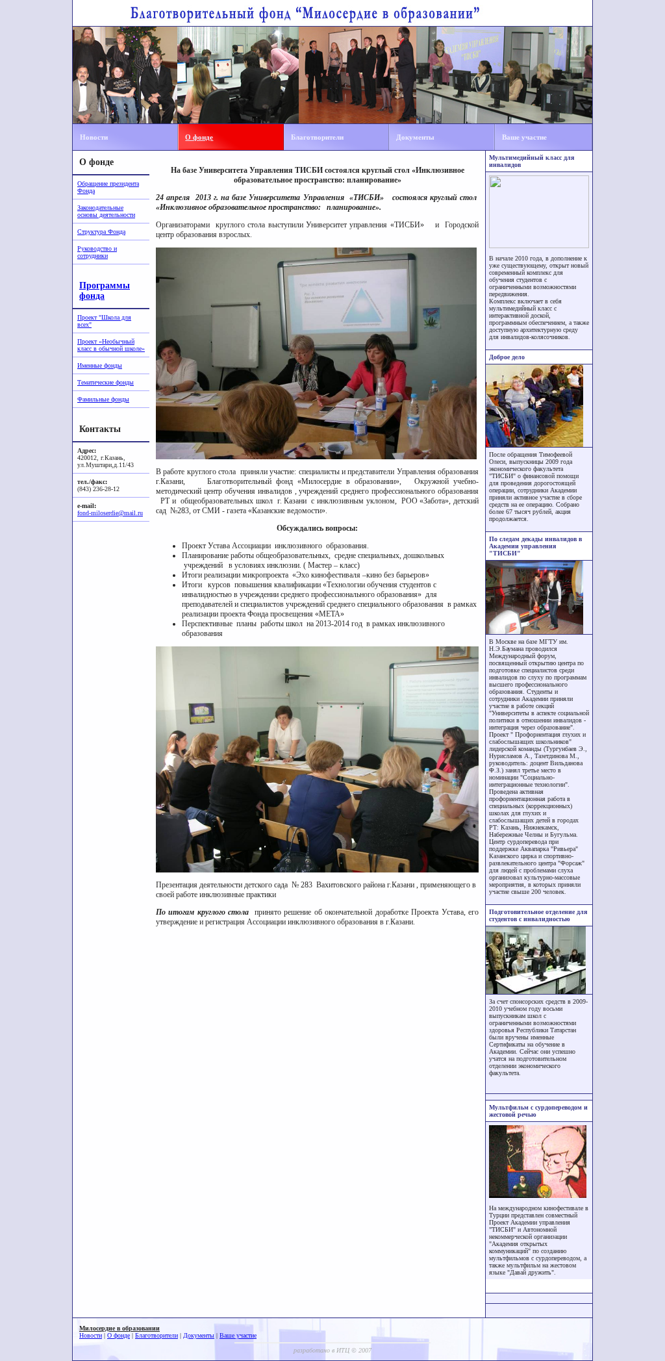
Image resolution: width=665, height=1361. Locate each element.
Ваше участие (524, 137)
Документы (415, 137)
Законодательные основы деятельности (106, 211)
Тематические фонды (105, 382)
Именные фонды (99, 365)
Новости (94, 137)
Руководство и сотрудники (97, 252)
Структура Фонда (101, 231)
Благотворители (317, 137)
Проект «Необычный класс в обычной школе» (111, 345)
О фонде (199, 137)
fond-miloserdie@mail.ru (110, 512)
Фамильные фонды (103, 399)
